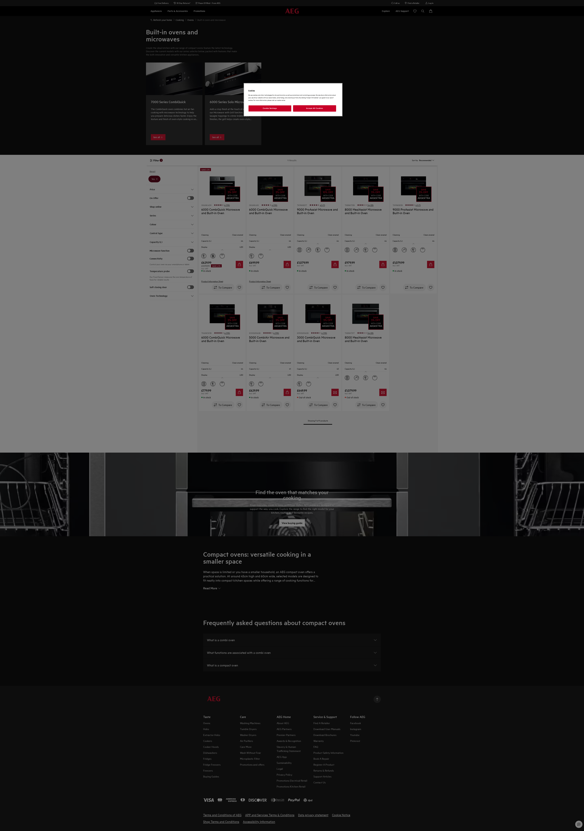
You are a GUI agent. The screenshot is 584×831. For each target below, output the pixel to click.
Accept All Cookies (314, 108)
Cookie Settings (270, 108)
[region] (293, 99)
